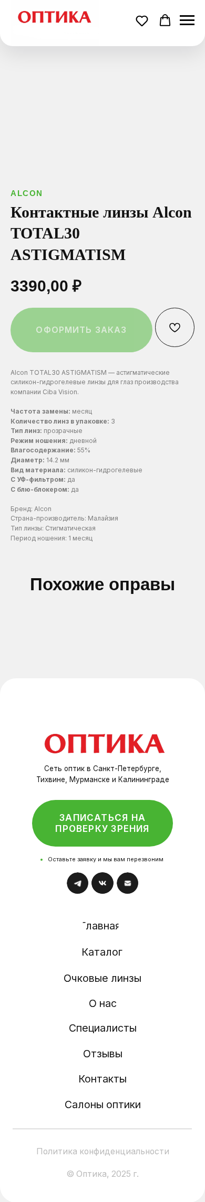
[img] (104, 735)
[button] (143, 22)
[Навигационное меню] (187, 20)
